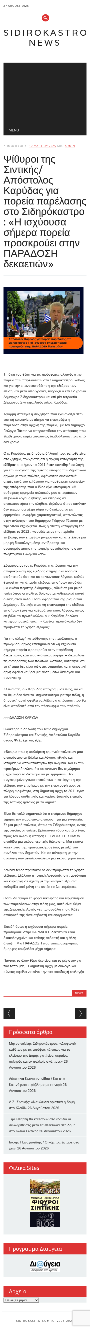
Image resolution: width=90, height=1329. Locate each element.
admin (70, 146)
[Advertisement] (45, 92)
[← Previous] (9, 1013)
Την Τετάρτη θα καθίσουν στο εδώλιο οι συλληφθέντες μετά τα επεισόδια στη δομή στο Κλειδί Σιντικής (42, 1125)
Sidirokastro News (46, 37)
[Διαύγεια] (45, 1266)
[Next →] (80, 1013)
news (79, 993)
